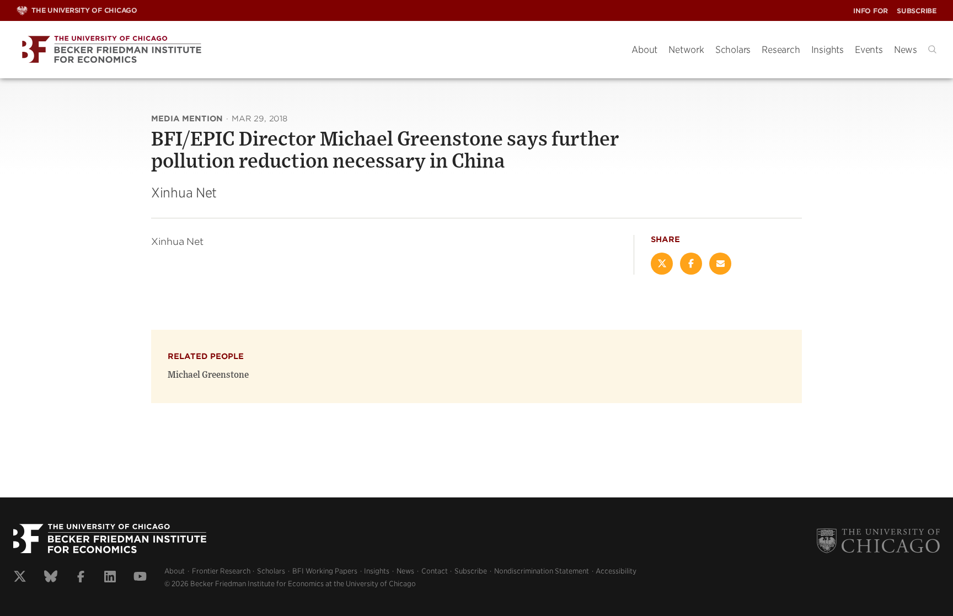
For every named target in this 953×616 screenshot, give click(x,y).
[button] (932, 49)
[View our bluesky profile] (50, 578)
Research (781, 49)
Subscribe (916, 11)
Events (869, 49)
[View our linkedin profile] (110, 578)
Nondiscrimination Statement (541, 571)
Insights (827, 49)
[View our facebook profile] (81, 578)
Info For (870, 11)
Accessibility (616, 571)
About (644, 49)
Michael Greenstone (208, 375)
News (905, 49)
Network (686, 49)
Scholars (733, 49)
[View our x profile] (19, 578)
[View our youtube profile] (140, 578)
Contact (434, 571)
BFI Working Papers (324, 571)
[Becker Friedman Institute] (316, 50)
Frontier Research (221, 571)
